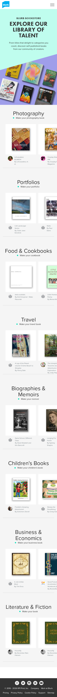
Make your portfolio (30, 186)
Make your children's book (30, 467)
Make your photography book (30, 118)
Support (41, 693)
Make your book (30, 611)
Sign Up (41, 5)
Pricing (6, 693)
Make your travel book (30, 324)
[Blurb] (5, 5)
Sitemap (50, 693)
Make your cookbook (30, 255)
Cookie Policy (30, 693)
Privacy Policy (17, 693)
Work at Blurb (47, 688)
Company (35, 688)
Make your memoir (30, 399)
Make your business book (30, 542)
